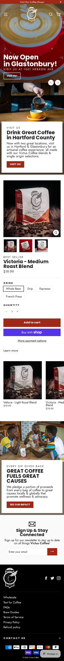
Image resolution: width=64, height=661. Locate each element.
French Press (14, 296)
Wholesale (9, 597)
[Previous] (51, 82)
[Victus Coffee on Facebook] (46, 578)
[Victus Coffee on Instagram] (59, 578)
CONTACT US (14, 638)
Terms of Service (13, 617)
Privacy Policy (11, 622)
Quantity (11, 305)
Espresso (44, 289)
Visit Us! (12, 75)
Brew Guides (11, 612)
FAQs (6, 607)
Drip (30, 289)
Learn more (10, 350)
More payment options (32, 340)
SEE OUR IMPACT (20, 504)
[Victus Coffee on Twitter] (52, 578)
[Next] (58, 82)
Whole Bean (13, 289)
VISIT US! (15, 164)
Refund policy (11, 627)
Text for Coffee (12, 602)
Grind (8, 283)
